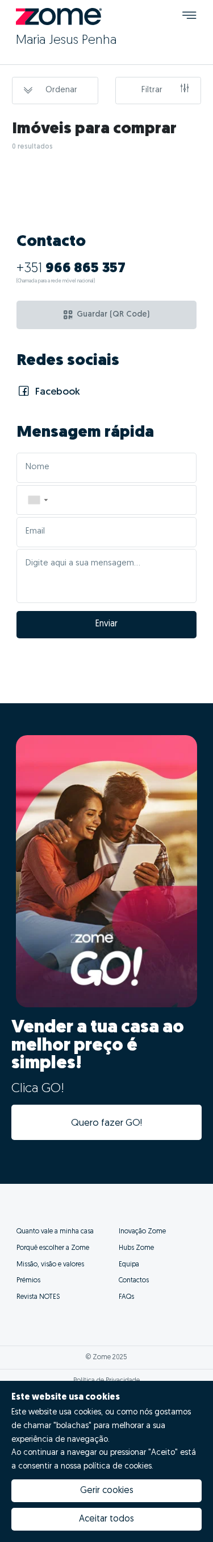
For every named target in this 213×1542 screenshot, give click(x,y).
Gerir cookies (106, 1490)
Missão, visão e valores (50, 1264)
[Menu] (189, 17)
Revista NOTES (38, 1297)
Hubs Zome (136, 1248)
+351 (71, 269)
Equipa (129, 1264)
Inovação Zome (142, 1231)
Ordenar (61, 90)
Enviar (106, 624)
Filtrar (151, 90)
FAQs (126, 1297)
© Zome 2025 (106, 1357)
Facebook (56, 392)
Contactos (134, 1280)
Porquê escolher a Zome (52, 1248)
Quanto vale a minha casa (55, 1231)
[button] (37, 500)
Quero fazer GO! (106, 1123)
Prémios (28, 1280)
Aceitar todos (106, 1519)
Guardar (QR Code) (113, 314)
